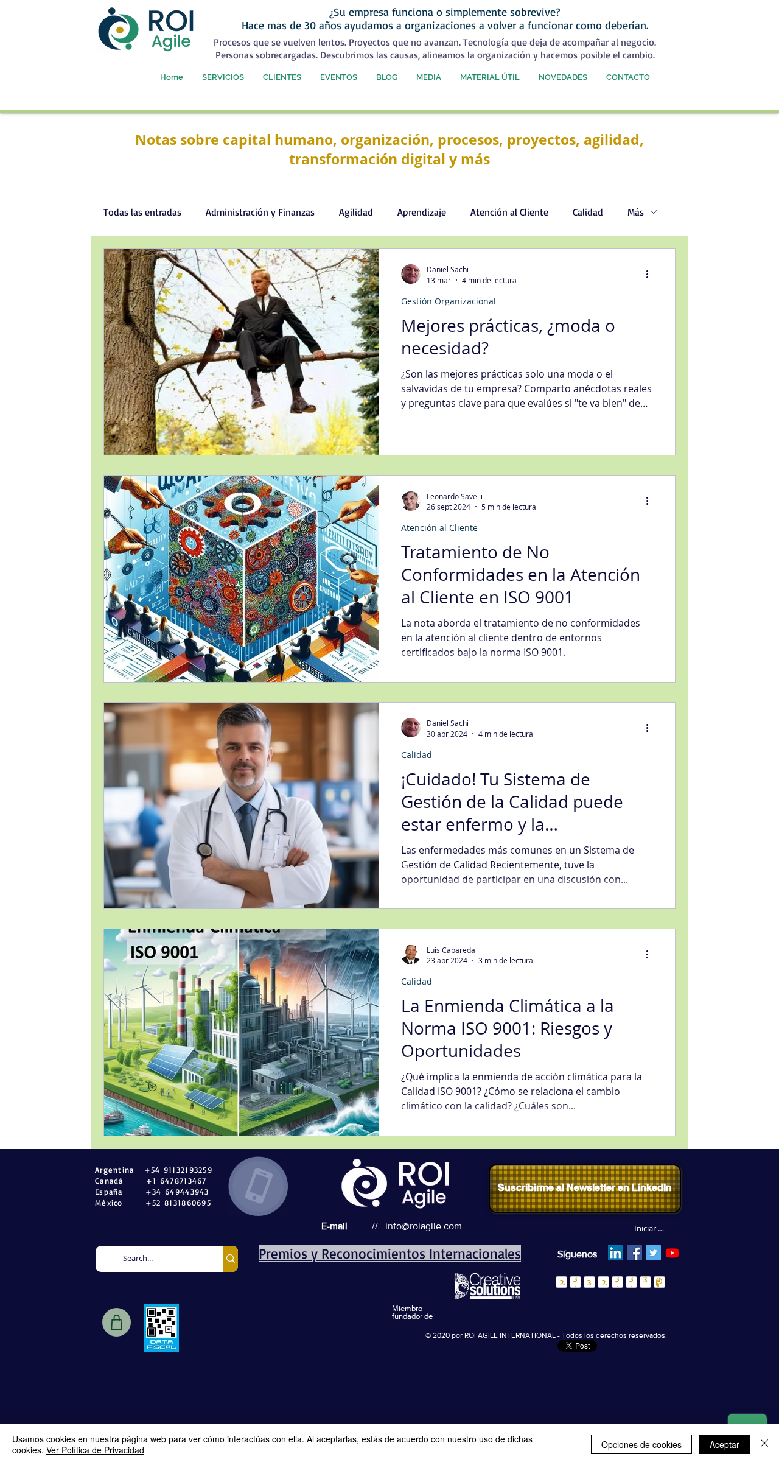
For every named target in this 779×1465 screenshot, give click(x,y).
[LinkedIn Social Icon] (615, 1252)
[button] (222, 77)
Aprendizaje (421, 212)
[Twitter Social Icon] (653, 1252)
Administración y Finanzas (260, 212)
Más (635, 212)
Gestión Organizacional (448, 301)
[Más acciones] (651, 274)
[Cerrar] (764, 1444)
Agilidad (356, 212)
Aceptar (724, 1444)
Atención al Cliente (509, 212)
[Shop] (116, 1322)
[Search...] (230, 1259)
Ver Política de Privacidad (95, 1450)
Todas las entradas (142, 212)
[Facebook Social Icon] (634, 1252)
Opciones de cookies (641, 1444)
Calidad (588, 212)
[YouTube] (672, 1252)
